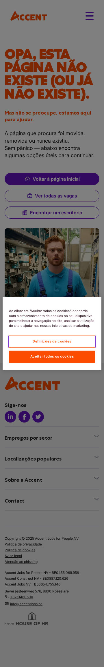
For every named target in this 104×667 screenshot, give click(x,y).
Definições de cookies (52, 341)
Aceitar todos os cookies (52, 356)
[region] (52, 333)
